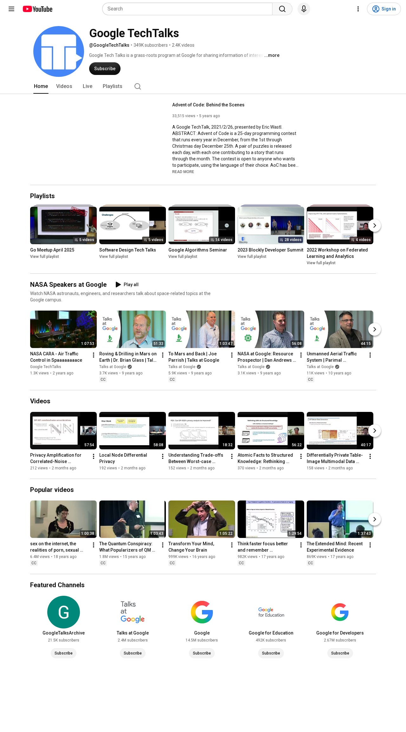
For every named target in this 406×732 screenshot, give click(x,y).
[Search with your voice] (304, 9)
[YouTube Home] (37, 9)
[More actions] (93, 355)
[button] (183, 171)
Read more (183, 172)
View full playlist (44, 256)
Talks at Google (112, 367)
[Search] (282, 9)
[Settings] (358, 9)
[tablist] (203, 86)
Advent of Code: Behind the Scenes (208, 104)
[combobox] (189, 9)
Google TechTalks (45, 367)
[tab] (41, 86)
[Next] (374, 225)
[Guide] (11, 9)
